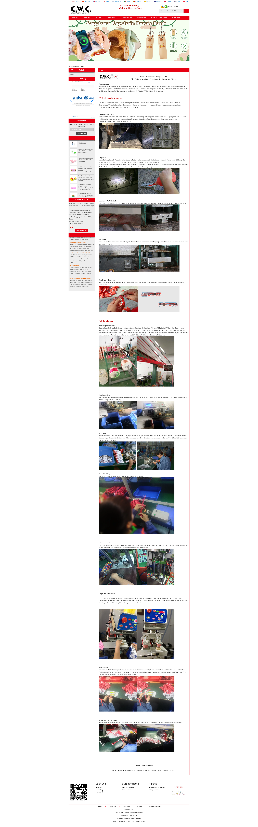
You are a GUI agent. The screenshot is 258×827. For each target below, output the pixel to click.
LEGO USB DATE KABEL (77, 276)
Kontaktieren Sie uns (155, 806)
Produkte (98, 18)
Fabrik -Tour (112, 806)
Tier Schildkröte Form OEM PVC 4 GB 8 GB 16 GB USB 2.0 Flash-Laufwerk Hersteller (86, 182)
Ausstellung (99, 790)
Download (176, 18)
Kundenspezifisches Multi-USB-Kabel (80, 240)
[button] (126, 59)
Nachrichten (141, 18)
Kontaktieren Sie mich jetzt (81, 231)
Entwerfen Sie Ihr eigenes (156, 787)
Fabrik (77, 66)
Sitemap (139, 806)
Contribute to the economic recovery (80, 265)
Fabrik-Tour (111, 18)
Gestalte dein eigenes (159, 18)
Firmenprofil (99, 792)
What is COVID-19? (128, 787)
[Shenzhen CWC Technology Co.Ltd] (81, 14)
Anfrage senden (153, 790)
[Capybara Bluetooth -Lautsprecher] (129, 60)
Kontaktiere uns (126, 18)
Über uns (86, 18)
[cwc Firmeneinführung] (71, 226)
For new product (74, 252)
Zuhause (74, 18)
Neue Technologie (128, 790)
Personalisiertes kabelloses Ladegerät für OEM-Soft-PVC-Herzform (85, 146)
